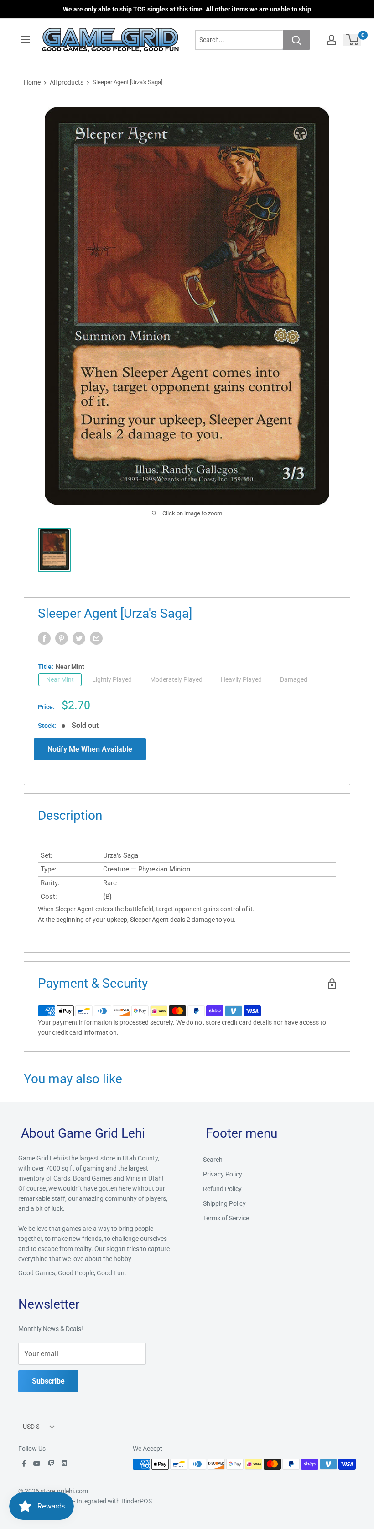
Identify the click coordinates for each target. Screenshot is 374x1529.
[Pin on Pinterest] (61, 638)
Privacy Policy (222, 1174)
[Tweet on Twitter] (79, 638)
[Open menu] (25, 39)
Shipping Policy (224, 1203)
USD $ (31, 1426)
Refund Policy (222, 1188)
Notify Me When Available (89, 749)
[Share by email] (96, 638)
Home (32, 82)
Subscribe (48, 1381)
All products (66, 82)
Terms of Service (226, 1218)
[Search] (296, 40)
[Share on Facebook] (44, 638)
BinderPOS (136, 1501)
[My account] (331, 40)
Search (213, 1159)
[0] (352, 40)
